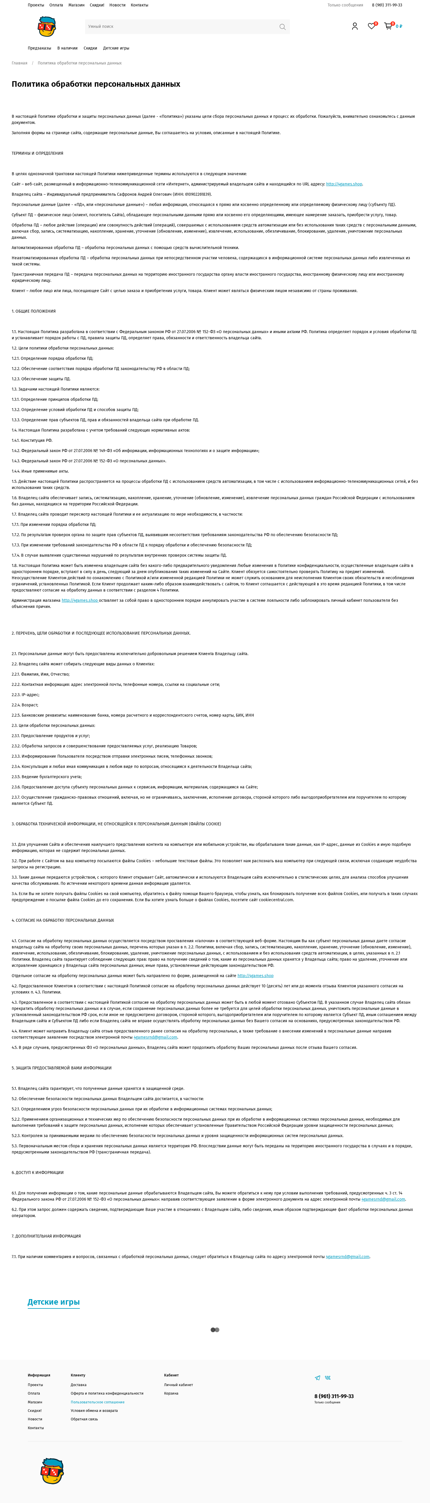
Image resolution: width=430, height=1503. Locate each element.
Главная (19, 63)
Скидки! (97, 5)
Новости (117, 5)
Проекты (36, 5)
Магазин (76, 5)
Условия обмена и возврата (94, 1410)
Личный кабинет (178, 1385)
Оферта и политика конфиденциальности (107, 1393)
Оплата (56, 5)
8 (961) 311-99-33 (387, 5)
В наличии (67, 48)
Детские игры (116, 48)
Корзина (171, 1393)
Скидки (90, 48)
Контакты (139, 5)
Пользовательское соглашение (98, 1402)
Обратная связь (84, 1419)
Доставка (79, 1385)
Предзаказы (39, 48)
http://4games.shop (344, 184)
